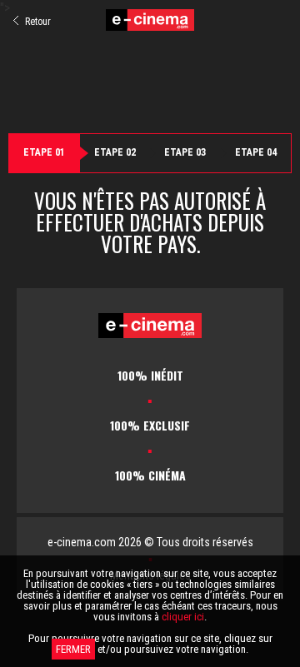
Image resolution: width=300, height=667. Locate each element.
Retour (36, 21)
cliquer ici (183, 616)
